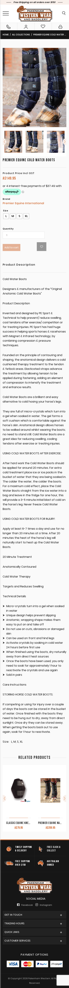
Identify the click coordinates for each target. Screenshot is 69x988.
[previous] (4, 141)
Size (5, 211)
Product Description (19, 265)
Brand (6, 199)
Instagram (46, 905)
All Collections (21, 34)
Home (6, 34)
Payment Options (34, 955)
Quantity (8, 229)
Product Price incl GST (18, 173)
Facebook (27, 905)
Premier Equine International (23, 203)
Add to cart (11, 247)
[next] (64, 141)
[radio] (6, 216)
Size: (6, 741)
